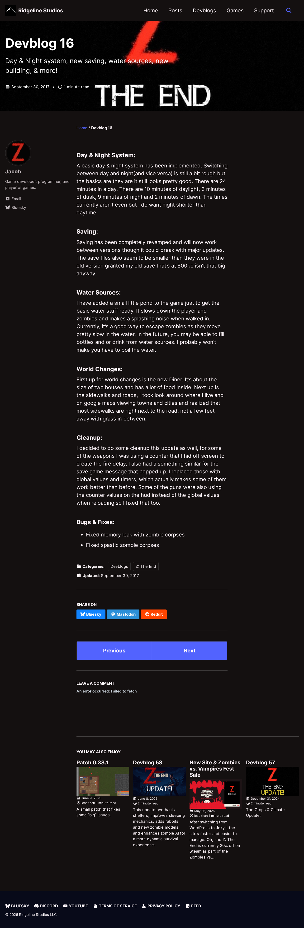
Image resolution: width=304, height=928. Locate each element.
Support (264, 10)
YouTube (78, 906)
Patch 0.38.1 (92, 762)
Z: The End (146, 566)
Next (190, 650)
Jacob (13, 171)
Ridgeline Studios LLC (38, 914)
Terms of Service (117, 906)
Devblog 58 (147, 762)
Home (150, 10)
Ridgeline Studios (40, 10)
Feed (195, 906)
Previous (114, 650)
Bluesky (19, 906)
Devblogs (204, 10)
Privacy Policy (163, 906)
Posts (175, 10)
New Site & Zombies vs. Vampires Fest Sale (215, 768)
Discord (48, 906)
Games (235, 10)
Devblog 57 (260, 762)
